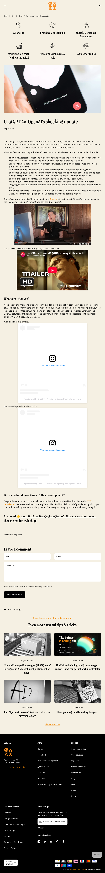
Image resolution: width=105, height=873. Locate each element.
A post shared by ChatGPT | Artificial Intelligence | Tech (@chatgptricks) (52, 399)
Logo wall (75, 761)
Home (6, 16)
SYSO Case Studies (86, 53)
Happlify (41, 778)
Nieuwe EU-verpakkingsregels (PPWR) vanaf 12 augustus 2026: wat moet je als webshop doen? (27, 669)
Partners (8, 836)
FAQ (73, 784)
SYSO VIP (41, 772)
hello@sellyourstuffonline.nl (16, 767)
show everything (52, 724)
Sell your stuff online (78, 869)
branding (42, 755)
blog (13, 16)
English (9, 864)
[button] (100, 6)
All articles (18, 32)
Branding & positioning (52, 32)
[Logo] (52, 6)
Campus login (10, 830)
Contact (7, 813)
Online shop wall (78, 767)
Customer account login (14, 824)
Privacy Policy (10, 848)
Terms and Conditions (13, 842)
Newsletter (76, 772)
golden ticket (43, 767)
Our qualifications (12, 818)
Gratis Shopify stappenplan (50, 784)
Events (74, 796)
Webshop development (48, 761)
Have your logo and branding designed (77, 712)
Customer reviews (79, 749)
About (74, 790)
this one (54, 199)
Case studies (77, 755)
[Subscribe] (64, 821)
